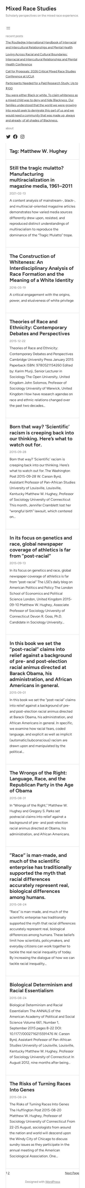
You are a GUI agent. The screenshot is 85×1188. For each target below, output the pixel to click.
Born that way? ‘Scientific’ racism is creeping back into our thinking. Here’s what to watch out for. (42, 436)
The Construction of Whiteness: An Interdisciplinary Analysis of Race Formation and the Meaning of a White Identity (42, 268)
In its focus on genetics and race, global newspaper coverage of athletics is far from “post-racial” (41, 547)
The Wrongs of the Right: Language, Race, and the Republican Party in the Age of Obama (41, 782)
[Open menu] (8, 28)
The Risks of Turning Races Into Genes (40, 1087)
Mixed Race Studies (31, 8)
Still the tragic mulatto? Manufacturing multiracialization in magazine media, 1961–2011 (41, 177)
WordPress (52, 1182)
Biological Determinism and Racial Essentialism (41, 988)
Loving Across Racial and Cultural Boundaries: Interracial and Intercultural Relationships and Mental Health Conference (41, 59)
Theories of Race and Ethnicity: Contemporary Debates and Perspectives (40, 328)
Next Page (72, 1173)
